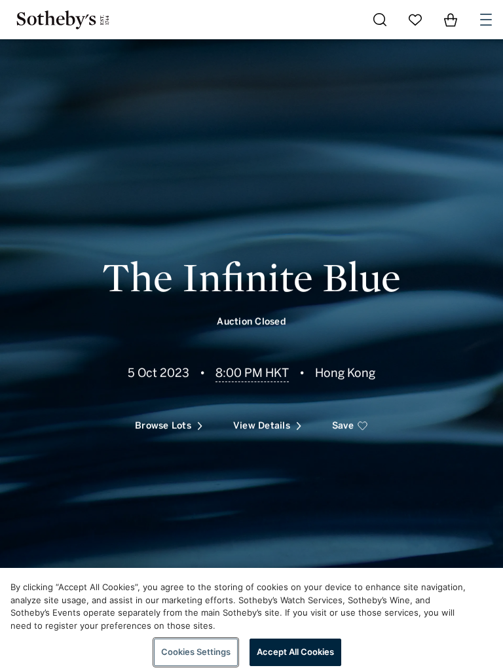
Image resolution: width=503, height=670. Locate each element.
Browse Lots (163, 425)
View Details (261, 425)
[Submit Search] (379, 19)
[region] (251, 619)
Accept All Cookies (295, 651)
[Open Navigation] (486, 19)
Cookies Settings (196, 651)
